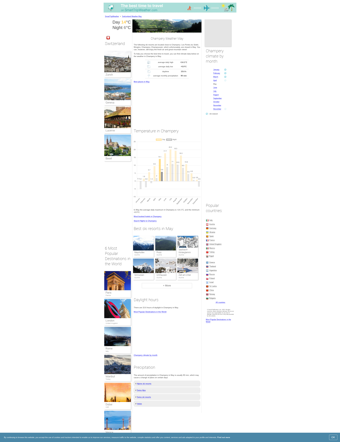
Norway (212, 294)
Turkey (108, 379)
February (216, 73)
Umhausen (162, 275)
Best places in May (142, 82)
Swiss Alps (141, 390)
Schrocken (139, 275)
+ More (167, 285)
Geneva (110, 102)
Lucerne (110, 130)
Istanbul (110, 376)
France (108, 295)
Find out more (223, 437)
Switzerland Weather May (132, 16)
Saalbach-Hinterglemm (185, 251)
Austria (212, 224)
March (215, 77)
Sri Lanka (213, 286)
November (217, 105)
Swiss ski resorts (144, 397)
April (215, 80)
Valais (139, 404)
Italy (107, 351)
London (110, 320)
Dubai (109, 404)
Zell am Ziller (185, 275)
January (216, 70)
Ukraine (212, 232)
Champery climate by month (145, 355)
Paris (108, 292)
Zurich (109, 74)
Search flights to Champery (145, 221)
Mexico (212, 248)
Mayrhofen (139, 252)
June (215, 88)
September (217, 98)
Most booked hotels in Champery (148, 216)
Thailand (212, 266)
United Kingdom (112, 323)
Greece (212, 262)
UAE (107, 407)
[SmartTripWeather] (170, 12)
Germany (212, 228)
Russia (212, 274)
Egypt (211, 256)
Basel (109, 158)
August (216, 95)
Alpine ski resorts (144, 384)
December (217, 109)
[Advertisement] (166, 103)
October (216, 102)
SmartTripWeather (112, 16)
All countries (220, 302)
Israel (211, 282)
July (214, 91)
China (211, 290)
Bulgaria (212, 298)
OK (333, 437)
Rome (109, 348)
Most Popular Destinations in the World (150, 312)
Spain (211, 236)
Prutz (159, 252)
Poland (212, 278)
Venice (109, 432)
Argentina (213, 270)
